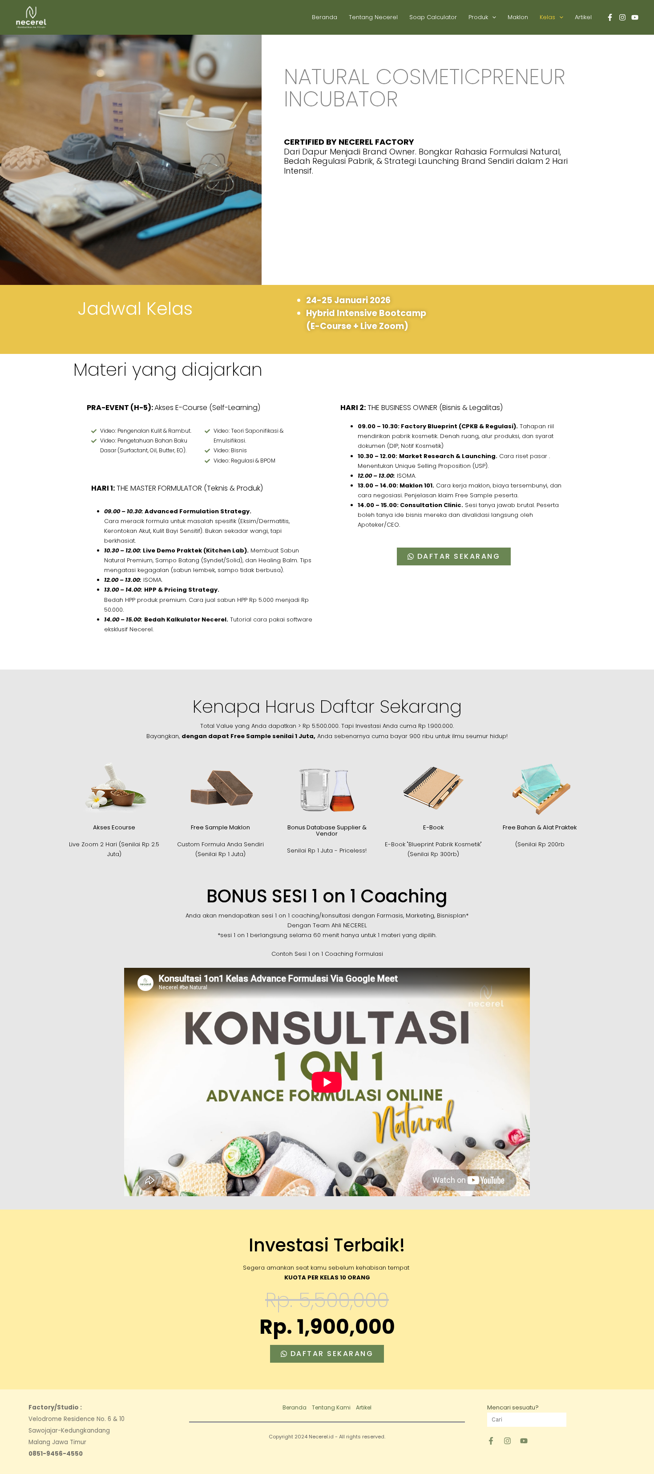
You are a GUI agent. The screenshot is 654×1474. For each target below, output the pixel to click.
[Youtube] (634, 17)
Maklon (518, 17)
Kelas (547, 17)
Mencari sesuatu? (513, 1407)
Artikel (583, 17)
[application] (492, 17)
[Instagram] (622, 17)
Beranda (324, 17)
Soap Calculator (433, 17)
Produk (478, 17)
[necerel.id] (507, 1441)
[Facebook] (610, 17)
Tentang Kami (331, 1407)
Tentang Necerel (373, 17)
